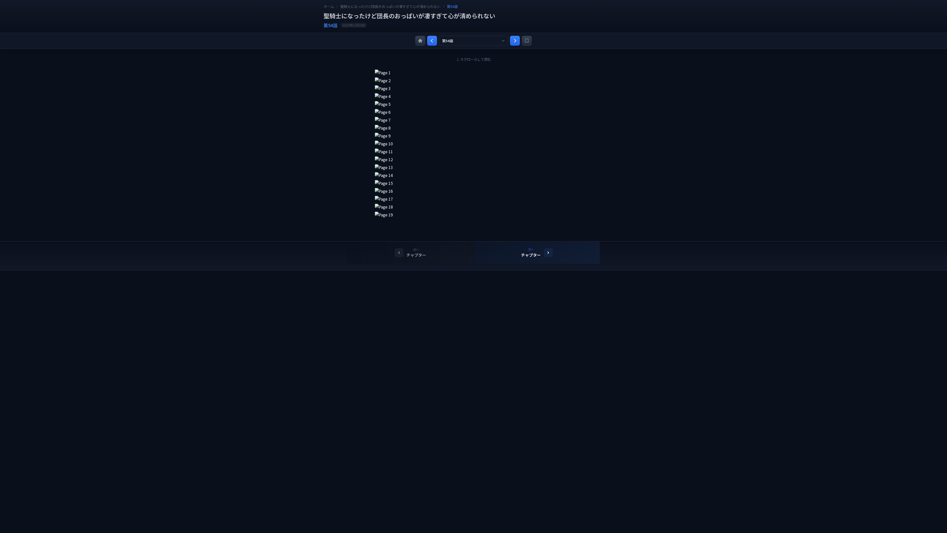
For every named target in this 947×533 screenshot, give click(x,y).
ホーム (329, 6)
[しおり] (527, 41)
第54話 (452, 6)
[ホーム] (420, 41)
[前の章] (432, 41)
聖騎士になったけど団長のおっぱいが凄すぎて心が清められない (390, 6)
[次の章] (515, 41)
